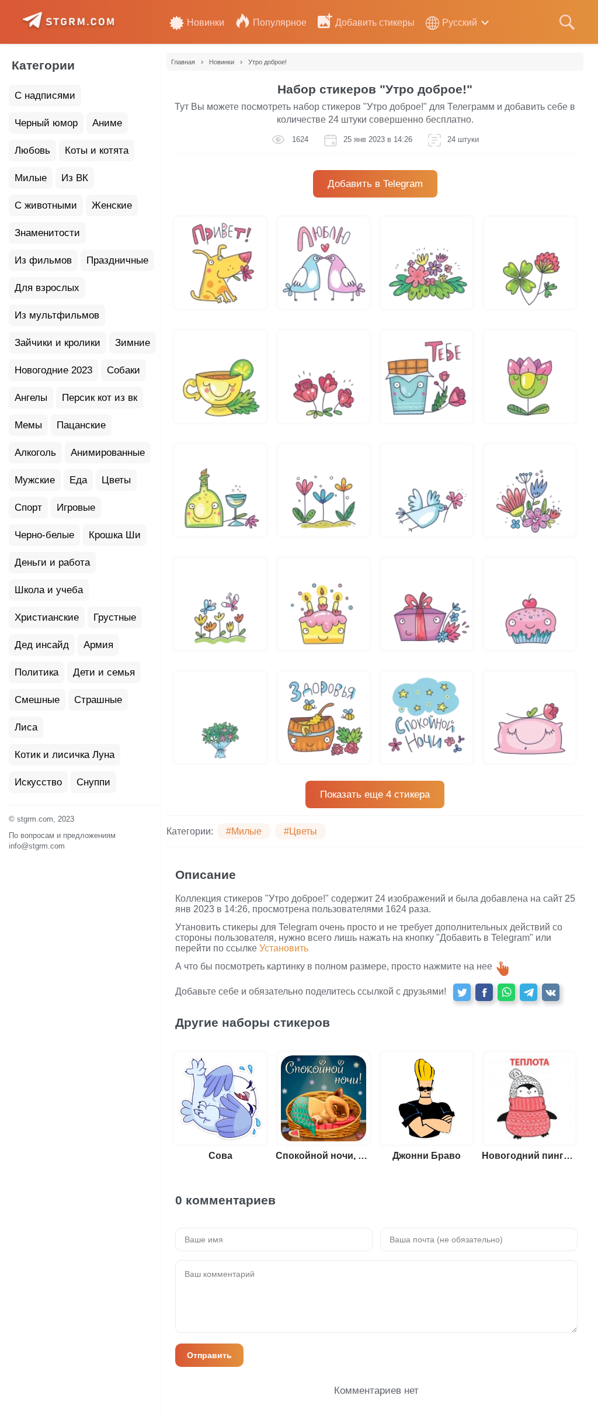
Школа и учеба (49, 589)
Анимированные (108, 452)
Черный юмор (46, 123)
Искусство (38, 782)
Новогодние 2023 (53, 370)
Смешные (37, 699)
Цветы (116, 480)
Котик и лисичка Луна (64, 754)
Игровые (76, 507)
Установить (283, 948)
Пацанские (81, 425)
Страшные (98, 699)
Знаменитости (47, 232)
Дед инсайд (42, 644)
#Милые (244, 831)
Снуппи (93, 782)
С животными (46, 205)
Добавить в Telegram (375, 183)
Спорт (28, 507)
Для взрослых (47, 287)
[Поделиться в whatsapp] (506, 992)
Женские (112, 205)
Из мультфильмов (57, 315)
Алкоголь (35, 452)
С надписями (45, 95)
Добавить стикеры (375, 22)
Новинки (205, 22)
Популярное (280, 22)
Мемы (28, 425)
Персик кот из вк (99, 397)
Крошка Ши (115, 535)
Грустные (114, 617)
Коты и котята (96, 150)
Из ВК (74, 177)
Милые (31, 177)
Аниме (107, 123)
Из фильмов (43, 260)
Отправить (209, 1355)
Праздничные (117, 260)
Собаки (123, 370)
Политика (36, 672)
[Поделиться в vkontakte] (550, 992)
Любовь (32, 150)
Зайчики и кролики (57, 342)
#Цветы (300, 831)
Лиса (26, 727)
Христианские (47, 617)
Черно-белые (44, 535)
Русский (459, 22)
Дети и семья (104, 672)
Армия (98, 644)
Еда (78, 480)
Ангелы (31, 397)
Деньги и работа (52, 562)
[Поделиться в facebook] (484, 992)
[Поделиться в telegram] (528, 992)
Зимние (132, 342)
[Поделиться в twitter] (462, 992)
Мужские (35, 480)
